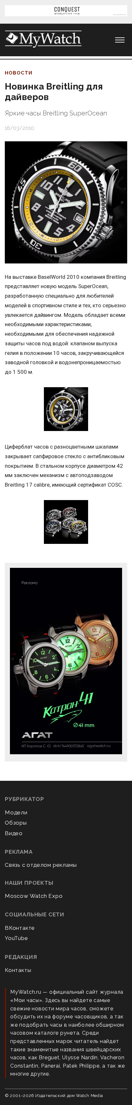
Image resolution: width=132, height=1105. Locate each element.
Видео (14, 833)
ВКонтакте (20, 928)
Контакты (18, 970)
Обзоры (16, 822)
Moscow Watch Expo (34, 896)
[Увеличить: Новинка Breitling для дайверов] (66, 202)
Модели (16, 812)
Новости (18, 73)
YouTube (16, 938)
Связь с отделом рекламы (41, 865)
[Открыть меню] (119, 40)
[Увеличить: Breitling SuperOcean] (66, 409)
